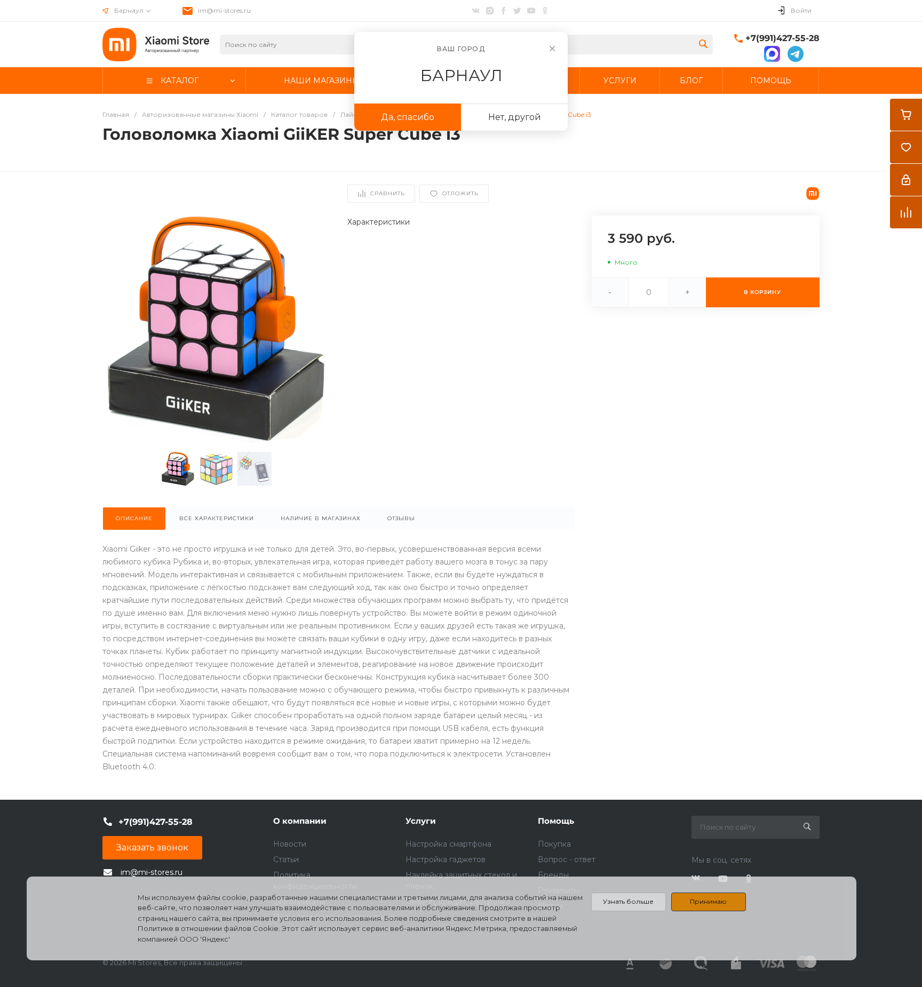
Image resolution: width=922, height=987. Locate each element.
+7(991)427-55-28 (782, 38)
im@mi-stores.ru (224, 10)
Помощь (556, 821)
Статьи (286, 859)
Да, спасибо (407, 117)
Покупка (554, 844)
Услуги (421, 821)
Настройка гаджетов (446, 859)
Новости (289, 844)
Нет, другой (514, 117)
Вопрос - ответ (566, 859)
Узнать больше (628, 901)
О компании (300, 821)
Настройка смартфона (448, 844)
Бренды (553, 875)
